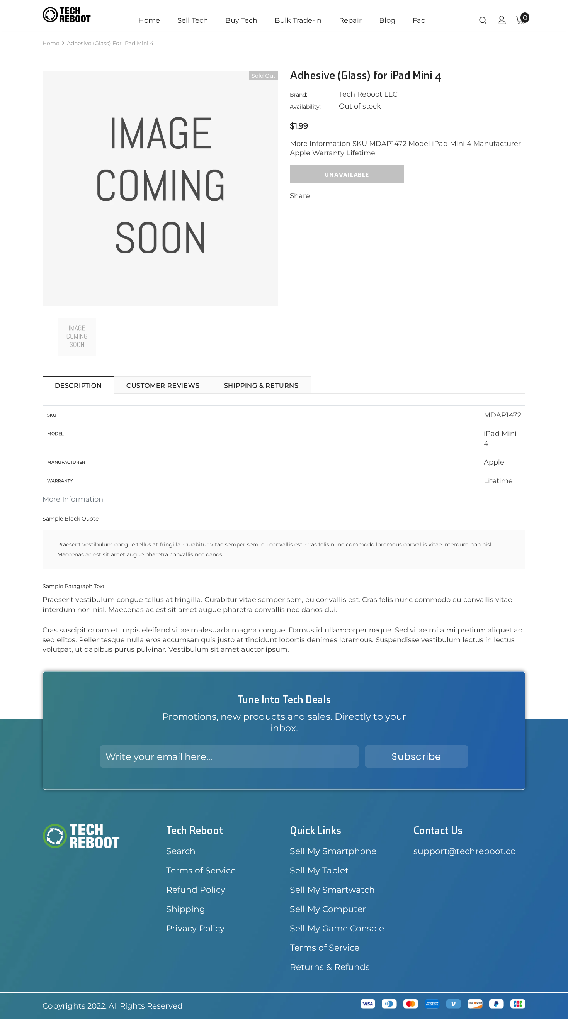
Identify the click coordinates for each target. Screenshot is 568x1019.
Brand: (298, 94)
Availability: (305, 106)
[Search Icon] (483, 20)
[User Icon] (502, 20)
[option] (160, 188)
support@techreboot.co (464, 851)
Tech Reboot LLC (368, 94)
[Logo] (67, 14)
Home (51, 43)
